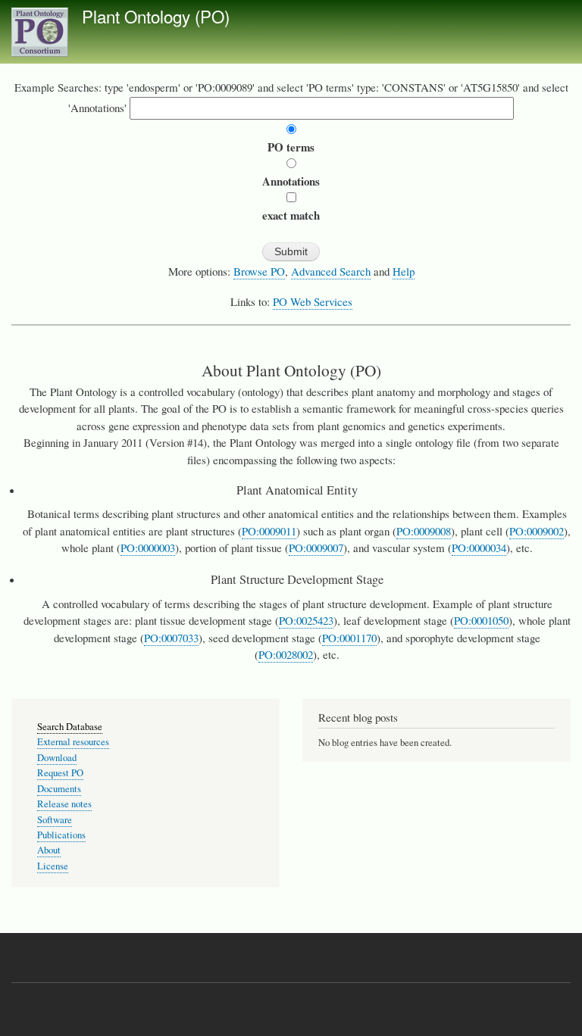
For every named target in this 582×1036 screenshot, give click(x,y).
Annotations (291, 181)
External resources (73, 741)
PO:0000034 (479, 547)
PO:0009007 (316, 547)
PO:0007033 (171, 637)
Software (54, 819)
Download (57, 757)
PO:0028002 (285, 654)
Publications (61, 834)
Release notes (64, 803)
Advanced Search (331, 271)
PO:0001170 (349, 637)
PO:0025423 (306, 620)
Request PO (60, 772)
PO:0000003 (147, 547)
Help (404, 271)
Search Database (69, 726)
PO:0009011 (269, 530)
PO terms (291, 147)
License (52, 866)
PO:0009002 (536, 530)
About (49, 850)
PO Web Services (312, 301)
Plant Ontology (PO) (156, 16)
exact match (291, 215)
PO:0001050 (481, 620)
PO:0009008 (423, 530)
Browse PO (259, 271)
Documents (59, 788)
